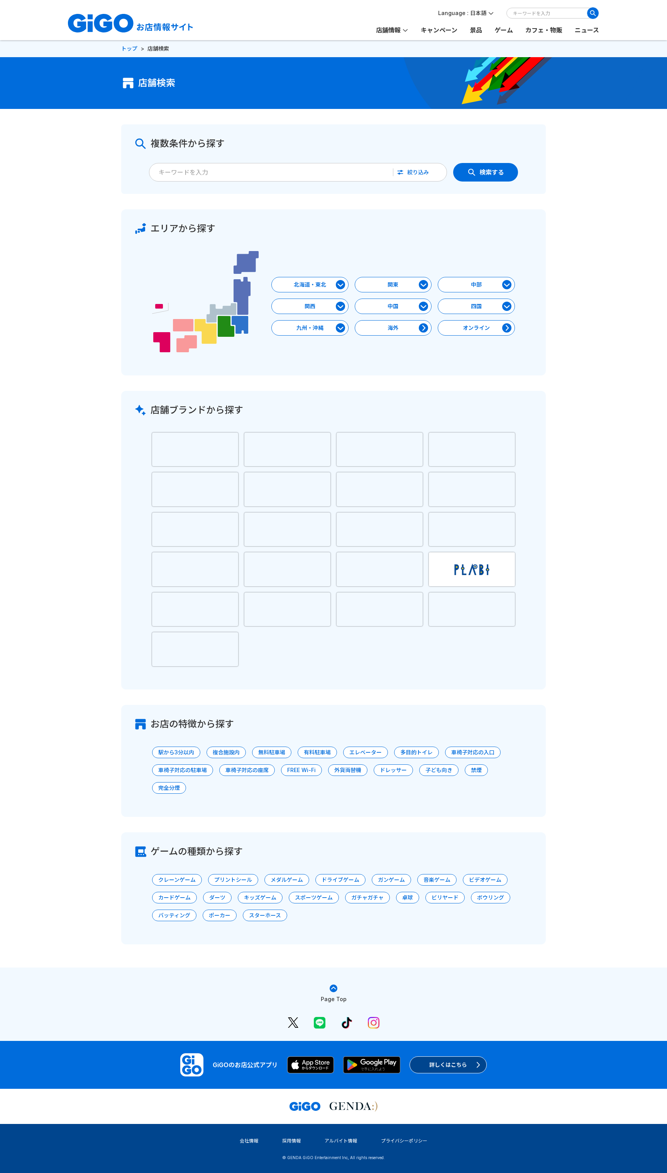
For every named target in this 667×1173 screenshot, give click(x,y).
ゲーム (503, 30)
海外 (393, 327)
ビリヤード (445, 897)
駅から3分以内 (176, 752)
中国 (393, 306)
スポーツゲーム (314, 897)
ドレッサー (393, 770)
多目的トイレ (416, 752)
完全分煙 (169, 787)
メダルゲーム (287, 879)
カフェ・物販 (543, 30)
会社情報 (249, 1141)
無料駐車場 (271, 752)
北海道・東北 (310, 284)
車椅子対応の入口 (472, 752)
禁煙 (476, 770)
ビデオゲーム (485, 879)
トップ (129, 48)
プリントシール (233, 879)
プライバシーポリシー (404, 1141)
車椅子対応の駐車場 (182, 770)
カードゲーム (174, 897)
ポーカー (219, 915)
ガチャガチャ (367, 897)
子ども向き (438, 770)
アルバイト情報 (341, 1141)
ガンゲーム (391, 879)
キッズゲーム (260, 897)
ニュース (587, 30)
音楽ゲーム (436, 879)
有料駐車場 (317, 752)
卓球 (407, 897)
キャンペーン (439, 30)
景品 (476, 30)
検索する (491, 172)
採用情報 (291, 1141)
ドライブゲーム (340, 879)
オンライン (476, 327)
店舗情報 (388, 30)
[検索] (593, 13)
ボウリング (490, 897)
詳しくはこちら (448, 1064)
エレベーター (365, 752)
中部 (476, 284)
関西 (310, 306)
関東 (393, 284)
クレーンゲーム (177, 879)
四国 (476, 306)
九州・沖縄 (309, 327)
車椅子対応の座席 (247, 770)
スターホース (265, 915)
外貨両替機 (347, 770)
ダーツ (217, 897)
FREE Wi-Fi (301, 770)
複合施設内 (226, 752)
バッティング (174, 915)
